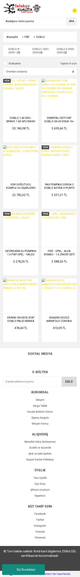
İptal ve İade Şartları (40, 453)
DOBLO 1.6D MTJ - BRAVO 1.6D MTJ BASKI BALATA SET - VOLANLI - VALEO (21, 119)
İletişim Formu (40, 423)
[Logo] (22, 8)
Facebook (40, 513)
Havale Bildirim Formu (40, 411)
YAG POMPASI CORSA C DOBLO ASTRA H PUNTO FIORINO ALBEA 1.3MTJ (59, 186)
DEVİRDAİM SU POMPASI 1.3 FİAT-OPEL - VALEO (20, 252)
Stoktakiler (15, 63)
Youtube (40, 531)
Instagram (40, 525)
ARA (71, 21)
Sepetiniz (40, 495)
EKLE (69, 382)
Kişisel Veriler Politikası (40, 459)
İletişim (40, 399)
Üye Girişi (40, 483)
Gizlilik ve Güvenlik (40, 447)
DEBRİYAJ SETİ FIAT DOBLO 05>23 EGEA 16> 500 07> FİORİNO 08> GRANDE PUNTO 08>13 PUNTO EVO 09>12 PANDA (59, 119)
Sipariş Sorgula (40, 417)
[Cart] (72, 8)
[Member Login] (64, 8)
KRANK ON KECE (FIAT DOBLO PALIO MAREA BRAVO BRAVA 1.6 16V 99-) (21, 319)
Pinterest (40, 537)
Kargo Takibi (40, 405)
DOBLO (40, 37)
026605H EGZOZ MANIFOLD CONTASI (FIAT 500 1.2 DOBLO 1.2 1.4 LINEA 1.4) (59, 319)
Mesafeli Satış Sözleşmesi (40, 441)
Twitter (40, 519)
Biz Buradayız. (26, 569)
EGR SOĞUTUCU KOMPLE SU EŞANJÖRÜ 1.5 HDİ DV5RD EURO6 (21, 186)
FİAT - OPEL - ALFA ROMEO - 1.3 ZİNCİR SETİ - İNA (59, 252)
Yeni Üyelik (40, 477)
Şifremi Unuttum (40, 489)
